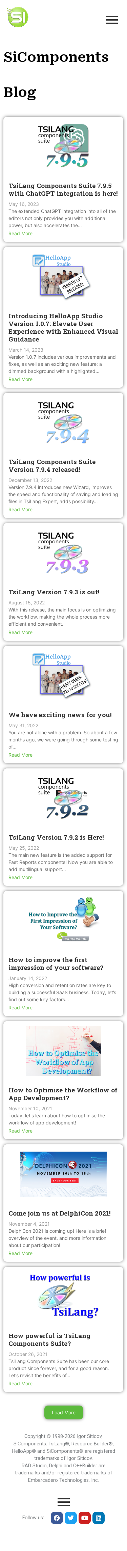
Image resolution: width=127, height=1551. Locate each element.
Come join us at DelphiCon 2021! (59, 1213)
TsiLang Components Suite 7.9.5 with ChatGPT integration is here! (63, 189)
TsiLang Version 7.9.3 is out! (54, 592)
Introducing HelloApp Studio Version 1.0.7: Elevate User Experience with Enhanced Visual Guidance (63, 327)
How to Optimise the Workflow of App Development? (63, 1093)
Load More (64, 1412)
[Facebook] (57, 1518)
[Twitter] (71, 1518)
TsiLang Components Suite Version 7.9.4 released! (52, 465)
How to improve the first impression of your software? (55, 963)
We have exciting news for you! (60, 714)
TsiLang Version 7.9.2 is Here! (56, 837)
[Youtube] (85, 1518)
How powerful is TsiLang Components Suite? (49, 1339)
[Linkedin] (98, 1518)
